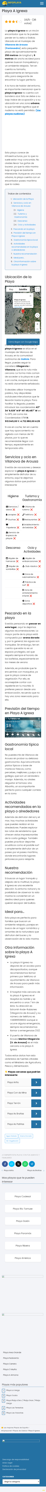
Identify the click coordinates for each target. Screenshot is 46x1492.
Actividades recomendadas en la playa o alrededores (25, 246)
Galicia (25, 359)
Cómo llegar (18, 307)
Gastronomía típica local (26, 240)
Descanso (22, 221)
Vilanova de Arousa (16, 44)
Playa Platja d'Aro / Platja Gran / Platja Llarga (23, 1402)
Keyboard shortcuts (22, 333)
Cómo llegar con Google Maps (23, 341)
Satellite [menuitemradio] (23, 289)
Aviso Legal (7, 1463)
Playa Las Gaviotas (15, 1412)
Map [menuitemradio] (11, 289)
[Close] (30, 296)
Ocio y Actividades (27, 224)
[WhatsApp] (25, 1164)
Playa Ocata (12, 1395)
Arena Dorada (26, 1136)
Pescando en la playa (23, 229)
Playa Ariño (9, 1170)
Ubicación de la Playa (23, 199)
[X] (18, 1164)
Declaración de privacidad (14, 1469)
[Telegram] (32, 1164)
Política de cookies (10, 1466)
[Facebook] (5, 1164)
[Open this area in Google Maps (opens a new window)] (10, 332)
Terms (38, 333)
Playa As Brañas (34, 1170)
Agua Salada (11, 1136)
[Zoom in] (37, 324)
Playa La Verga (13, 1390)
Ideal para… (19, 257)
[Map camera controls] (37, 315)
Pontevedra (13, 48)
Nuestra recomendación (25, 253)
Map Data (32, 333)
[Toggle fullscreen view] (37, 289)
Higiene (20, 210)
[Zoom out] (37, 329)
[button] (23, 311)
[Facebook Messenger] (12, 1164)
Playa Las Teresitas (15, 1407)
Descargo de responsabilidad (15, 1459)
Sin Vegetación (12, 1141)
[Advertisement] (23, 133)
